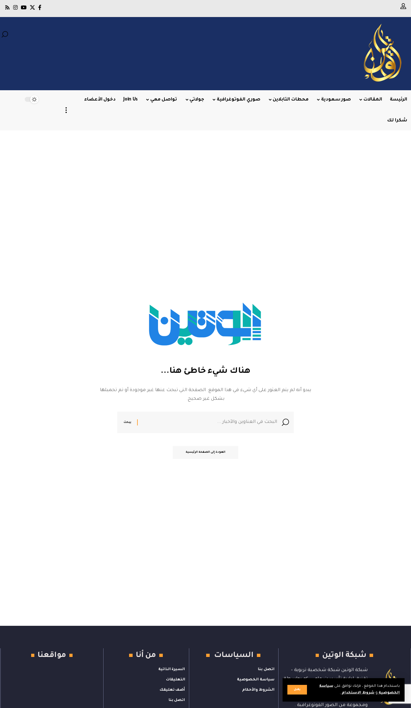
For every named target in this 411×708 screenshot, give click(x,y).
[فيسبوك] (40, 7)
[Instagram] (15, 7)
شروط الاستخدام (357, 693)
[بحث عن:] (210, 422)
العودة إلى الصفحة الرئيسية (205, 452)
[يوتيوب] (23, 7)
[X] (32, 7)
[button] (297, 690)
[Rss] (7, 7)
